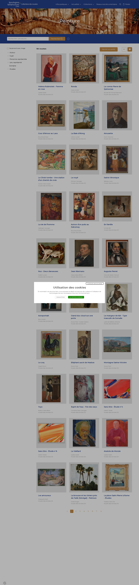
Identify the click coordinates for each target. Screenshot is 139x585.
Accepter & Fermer (76, 297)
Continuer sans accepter (94, 283)
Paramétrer (60, 297)
